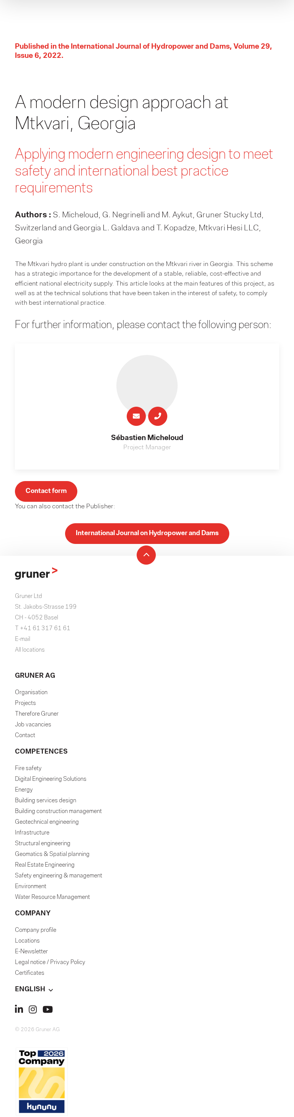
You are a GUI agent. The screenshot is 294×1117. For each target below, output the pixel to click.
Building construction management (58, 811)
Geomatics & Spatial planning (52, 854)
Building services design (45, 800)
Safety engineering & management (58, 876)
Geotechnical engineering (47, 822)
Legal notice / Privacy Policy (50, 962)
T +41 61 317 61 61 (42, 628)
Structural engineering (42, 843)
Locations (27, 941)
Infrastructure (32, 833)
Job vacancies (33, 725)
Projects (25, 703)
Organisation (31, 692)
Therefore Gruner (37, 714)
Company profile (35, 930)
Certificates (29, 973)
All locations (30, 650)
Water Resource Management (52, 897)
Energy (24, 790)
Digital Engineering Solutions (51, 779)
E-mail (22, 639)
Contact (25, 735)
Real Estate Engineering (45, 865)
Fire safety (28, 768)
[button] (147, 989)
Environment (30, 886)
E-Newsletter (31, 951)
